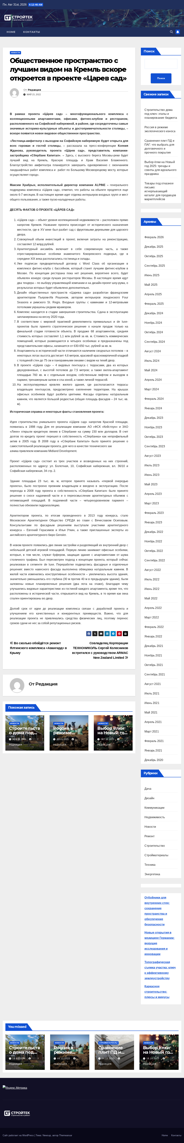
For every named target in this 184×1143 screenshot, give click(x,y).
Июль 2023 (151, 465)
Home (11, 32)
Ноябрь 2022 (153, 541)
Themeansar (65, 1135)
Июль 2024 (151, 360)
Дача (147, 788)
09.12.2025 (64, 1058)
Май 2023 (151, 484)
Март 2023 (151, 503)
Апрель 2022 (153, 607)
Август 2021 (152, 683)
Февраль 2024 (154, 398)
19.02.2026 (19, 1058)
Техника (149, 864)
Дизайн (149, 798)
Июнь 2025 (151, 275)
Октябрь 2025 (153, 256)
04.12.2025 (108, 1058)
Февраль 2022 (154, 626)
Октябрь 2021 (153, 664)
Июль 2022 (151, 579)
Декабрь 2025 (153, 246)
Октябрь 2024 (153, 332)
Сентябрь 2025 (154, 265)
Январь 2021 (153, 750)
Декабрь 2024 (153, 313)
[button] (171, 31)
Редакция (34, 89)
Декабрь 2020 (153, 760)
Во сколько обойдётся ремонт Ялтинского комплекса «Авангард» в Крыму (38, 648)
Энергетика (152, 874)
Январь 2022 (153, 636)
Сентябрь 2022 (154, 560)
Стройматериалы (156, 855)
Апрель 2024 (153, 379)
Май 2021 (151, 712)
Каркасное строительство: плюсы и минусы (156, 992)
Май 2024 (151, 370)
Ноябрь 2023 (153, 427)
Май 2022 (151, 598)
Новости (15, 53)
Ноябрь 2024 (153, 322)
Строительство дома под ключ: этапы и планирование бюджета (160, 113)
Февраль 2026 (154, 237)
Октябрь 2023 (153, 436)
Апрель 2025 (153, 294)
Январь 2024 (153, 408)
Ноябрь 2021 (153, 655)
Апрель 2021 (153, 721)
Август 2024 (152, 351)
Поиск (149, 51)
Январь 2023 (153, 522)
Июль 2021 (151, 693)
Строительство (154, 845)
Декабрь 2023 (153, 417)
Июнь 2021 (151, 702)
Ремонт (149, 836)
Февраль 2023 (154, 512)
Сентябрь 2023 (154, 446)
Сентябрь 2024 (154, 341)
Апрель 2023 (153, 493)
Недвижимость (154, 817)
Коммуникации (154, 807)
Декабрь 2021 (153, 645)
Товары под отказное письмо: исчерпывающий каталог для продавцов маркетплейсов (160, 191)
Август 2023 (152, 455)
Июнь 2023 (151, 474)
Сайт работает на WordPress (18, 1135)
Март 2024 (151, 389)
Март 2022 (151, 617)
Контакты (31, 32)
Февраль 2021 (154, 741)
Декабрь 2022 (153, 531)
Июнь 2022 (151, 588)
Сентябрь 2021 (154, 674)
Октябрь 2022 (153, 550)
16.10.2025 (153, 1058)
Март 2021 (151, 731)
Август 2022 (152, 569)
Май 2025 (151, 284)
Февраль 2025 (154, 303)
